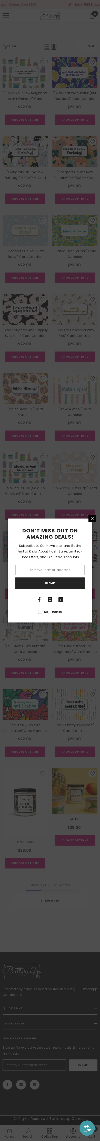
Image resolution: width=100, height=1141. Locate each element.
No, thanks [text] (53, 612)
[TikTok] (60, 599)
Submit (50, 583)
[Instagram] (50, 599)
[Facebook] (39, 599)
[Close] (92, 518)
